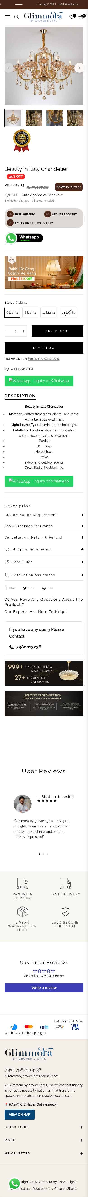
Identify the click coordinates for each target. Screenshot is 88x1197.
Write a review (44, 988)
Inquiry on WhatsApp (51, 381)
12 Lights (48, 312)
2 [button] (43, 854)
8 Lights (30, 312)
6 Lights (12, 312)
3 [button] (47, 854)
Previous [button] (9, 68)
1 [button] (39, 854)
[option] (44, 66)
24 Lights (68, 312)
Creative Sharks (65, 1188)
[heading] (44, 437)
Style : (16, 302)
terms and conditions (43, 358)
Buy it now (44, 348)
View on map (19, 1114)
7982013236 (28, 646)
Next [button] (79, 68)
